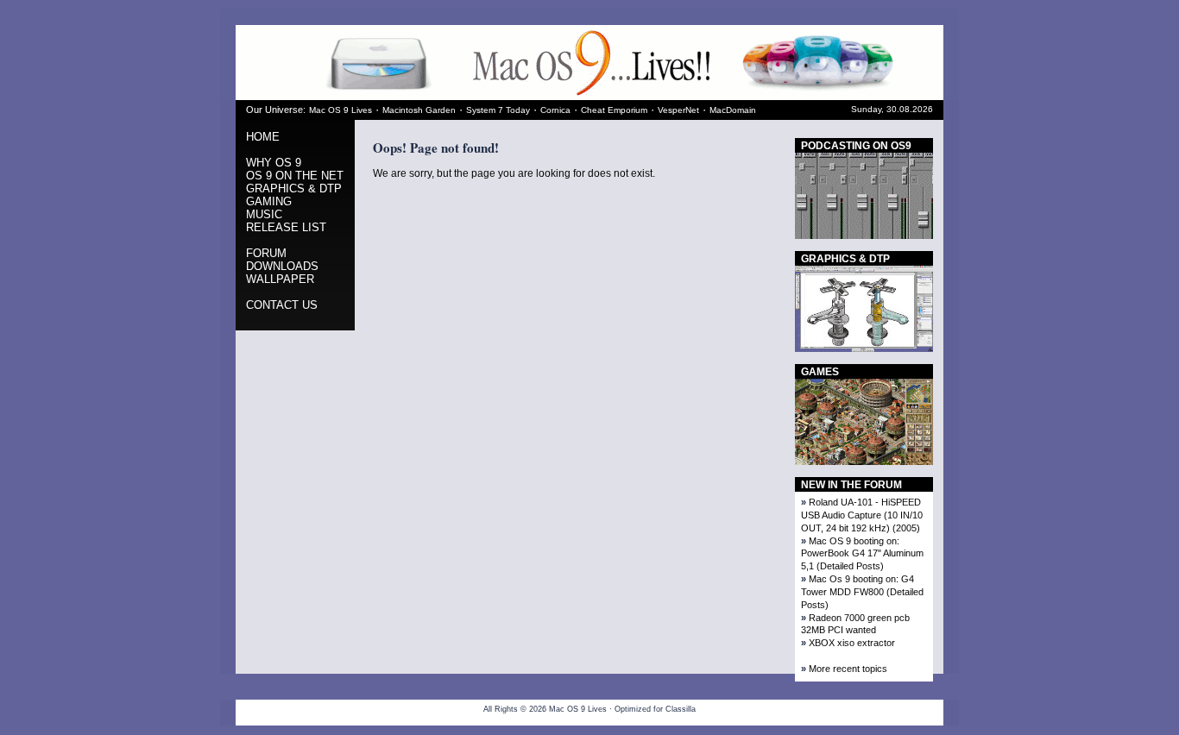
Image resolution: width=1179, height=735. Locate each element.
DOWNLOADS (282, 266)
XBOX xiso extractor (852, 643)
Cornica (555, 110)
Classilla (680, 709)
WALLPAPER (280, 279)
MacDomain (732, 110)
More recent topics (848, 668)
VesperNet (678, 110)
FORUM (266, 253)
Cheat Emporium (614, 110)
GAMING (269, 201)
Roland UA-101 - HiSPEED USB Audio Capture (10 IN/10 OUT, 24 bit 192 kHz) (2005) (862, 515)
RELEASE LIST (286, 227)
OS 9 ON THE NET (295, 175)
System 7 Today (498, 110)
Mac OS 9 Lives (340, 110)
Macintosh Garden (419, 110)
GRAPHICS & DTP (294, 188)
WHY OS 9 (273, 162)
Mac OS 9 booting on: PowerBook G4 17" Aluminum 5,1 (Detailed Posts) (862, 554)
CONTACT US (282, 304)
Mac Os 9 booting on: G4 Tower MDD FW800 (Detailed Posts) (862, 592)
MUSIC (264, 214)
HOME (263, 136)
